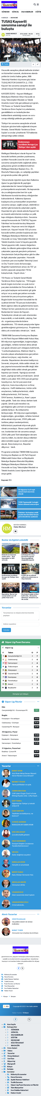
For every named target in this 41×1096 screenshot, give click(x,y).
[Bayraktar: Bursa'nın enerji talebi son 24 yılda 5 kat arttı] (11, 587)
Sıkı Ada (15, 852)
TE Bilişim (26, 1013)
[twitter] (29, 1019)
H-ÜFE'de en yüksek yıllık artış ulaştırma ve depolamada (29, 577)
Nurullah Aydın (18, 862)
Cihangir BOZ (17, 892)
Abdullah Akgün (19, 882)
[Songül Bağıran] (6, 823)
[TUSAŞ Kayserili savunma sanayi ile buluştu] (20, 50)
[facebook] (15, 1019)
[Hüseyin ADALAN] (6, 922)
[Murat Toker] (6, 932)
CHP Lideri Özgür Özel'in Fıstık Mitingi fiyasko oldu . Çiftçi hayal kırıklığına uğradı (24, 795)
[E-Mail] (15, 531)
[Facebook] (18, 968)
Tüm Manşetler (9, 986)
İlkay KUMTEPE (18, 811)
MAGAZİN (15, 1045)
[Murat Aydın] (6, 773)
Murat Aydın (17, 771)
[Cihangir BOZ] (6, 893)
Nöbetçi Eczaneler (10, 974)
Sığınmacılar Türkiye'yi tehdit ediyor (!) (23, 805)
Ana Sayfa (11, 1024)
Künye (5, 996)
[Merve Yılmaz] (6, 873)
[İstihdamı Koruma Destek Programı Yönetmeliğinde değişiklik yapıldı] (30, 548)
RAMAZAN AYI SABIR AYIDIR (22, 825)
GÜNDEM (5, 12)
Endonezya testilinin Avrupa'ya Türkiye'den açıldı (10, 577)
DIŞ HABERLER (27, 12)
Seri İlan (10, 1059)
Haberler (4, 18)
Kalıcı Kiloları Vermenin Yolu (22, 875)
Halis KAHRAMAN (19, 841)
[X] (22, 968)
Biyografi (11, 1064)
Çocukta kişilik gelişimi (21, 835)
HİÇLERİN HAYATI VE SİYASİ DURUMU (22, 923)
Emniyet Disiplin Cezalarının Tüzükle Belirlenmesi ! (23, 845)
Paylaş (6, 64)
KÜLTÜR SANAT (17, 1043)
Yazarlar (11, 1053)
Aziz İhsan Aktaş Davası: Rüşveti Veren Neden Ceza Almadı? (24, 775)
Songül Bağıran (19, 822)
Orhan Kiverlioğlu (20, 902)
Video (9, 1051)
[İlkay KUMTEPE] (6, 813)
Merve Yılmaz (17, 872)
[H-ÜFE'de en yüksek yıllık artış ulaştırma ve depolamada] (30, 569)
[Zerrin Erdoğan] (6, 793)
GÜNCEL (15, 12)
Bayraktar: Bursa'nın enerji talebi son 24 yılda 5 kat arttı (9, 596)
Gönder (6, 630)
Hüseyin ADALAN (18, 919)
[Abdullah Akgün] (6, 883)
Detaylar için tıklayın (20, 694)
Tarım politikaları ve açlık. (21, 785)
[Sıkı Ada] (6, 853)
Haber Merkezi (20, 527)
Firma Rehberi (13, 1056)
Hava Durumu (8, 977)
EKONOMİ (14, 18)
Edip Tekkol (17, 801)
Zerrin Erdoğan (19, 791)
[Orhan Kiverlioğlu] (6, 903)
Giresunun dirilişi (18, 885)
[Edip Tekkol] (6, 803)
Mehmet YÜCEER (18, 782)
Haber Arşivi (8, 990)
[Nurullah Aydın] (6, 863)
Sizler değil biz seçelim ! (21, 855)
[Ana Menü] (38, 4)
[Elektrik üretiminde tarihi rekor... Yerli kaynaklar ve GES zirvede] (11, 548)
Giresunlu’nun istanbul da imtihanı (25, 933)
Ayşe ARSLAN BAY (18, 832)
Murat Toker (17, 930)
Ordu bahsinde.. (18, 905)
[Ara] (35, 4)
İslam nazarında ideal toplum (23, 895)
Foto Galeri (12, 1048)
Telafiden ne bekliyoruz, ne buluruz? (22, 815)
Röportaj (11, 1061)
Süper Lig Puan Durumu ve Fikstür (25, 1085)
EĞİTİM (14, 1037)
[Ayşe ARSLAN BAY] (6, 833)
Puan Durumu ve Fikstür (12, 984)
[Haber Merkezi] (7, 528)
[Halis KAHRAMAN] (6, 843)
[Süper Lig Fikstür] (38, 702)
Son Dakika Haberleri (11, 988)
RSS (7, 1006)
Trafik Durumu (9, 981)
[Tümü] (38, 766)
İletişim (13, 996)
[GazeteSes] (9, 4)
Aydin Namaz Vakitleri (11, 979)
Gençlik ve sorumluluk (20, 865)
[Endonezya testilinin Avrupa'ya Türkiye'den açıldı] (11, 569)
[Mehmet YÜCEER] (6, 783)
